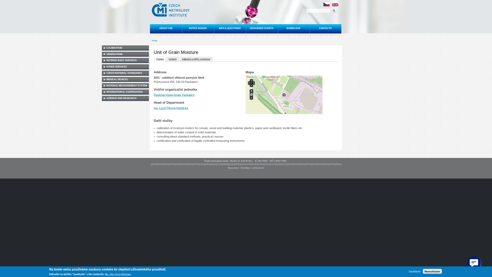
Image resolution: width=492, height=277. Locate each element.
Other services (116, 66)
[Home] (171, 10)
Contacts (325, 28)
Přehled (159, 59)
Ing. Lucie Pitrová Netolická (171, 108)
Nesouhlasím (432, 271)
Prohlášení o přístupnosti (252, 168)
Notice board (198, 28)
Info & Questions (230, 28)
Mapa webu (233, 168)
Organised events (261, 28)
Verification (114, 54)
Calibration (114, 48)
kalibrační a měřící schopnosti (196, 59)
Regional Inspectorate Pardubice (174, 95)
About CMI (165, 28)
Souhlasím (415, 271)
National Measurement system (126, 85)
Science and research (121, 98)
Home (154, 40)
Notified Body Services (121, 60)
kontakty (173, 59)
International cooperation (124, 92)
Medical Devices (117, 79)
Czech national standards (124, 73)
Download (293, 28)
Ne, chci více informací (118, 274)
